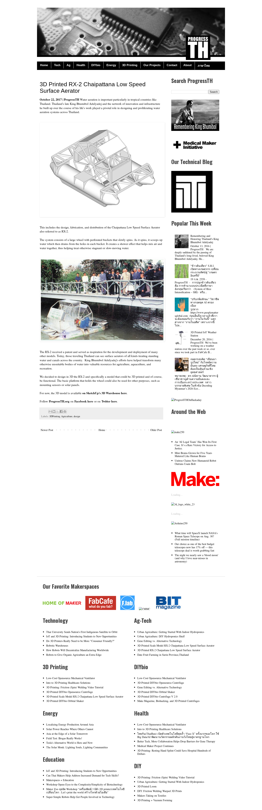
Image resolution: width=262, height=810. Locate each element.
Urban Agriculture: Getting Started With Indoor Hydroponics (170, 632)
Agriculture (67, 416)
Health (81, 65)
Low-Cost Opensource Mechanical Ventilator (70, 678)
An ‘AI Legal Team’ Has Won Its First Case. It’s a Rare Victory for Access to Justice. (196, 445)
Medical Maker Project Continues (155, 746)
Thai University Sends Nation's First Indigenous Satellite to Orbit (81, 632)
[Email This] (50, 411)
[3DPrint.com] (182, 504)
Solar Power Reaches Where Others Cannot (69, 729)
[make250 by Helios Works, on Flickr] (195, 485)
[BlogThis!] (54, 411)
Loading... (177, 495)
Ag (68, 65)
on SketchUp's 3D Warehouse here (104, 393)
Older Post (156, 430)
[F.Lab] (127, 609)
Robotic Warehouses (57, 645)
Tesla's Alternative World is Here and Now (69, 742)
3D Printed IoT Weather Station (203, 333)
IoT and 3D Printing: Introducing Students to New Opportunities (81, 636)
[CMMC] (144, 609)
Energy (111, 65)
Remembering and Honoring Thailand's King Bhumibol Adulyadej (204, 239)
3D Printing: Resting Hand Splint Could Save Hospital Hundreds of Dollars (174, 752)
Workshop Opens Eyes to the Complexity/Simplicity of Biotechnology (84, 784)
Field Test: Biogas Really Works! (64, 738)
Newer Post (47, 430)
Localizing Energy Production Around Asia (70, 724)
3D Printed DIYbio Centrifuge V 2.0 (157, 696)
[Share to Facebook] (61, 411)
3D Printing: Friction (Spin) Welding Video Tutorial (74, 687)
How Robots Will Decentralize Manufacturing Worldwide (77, 650)
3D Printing (129, 65)
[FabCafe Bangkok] (100, 609)
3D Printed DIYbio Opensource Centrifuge (69, 692)
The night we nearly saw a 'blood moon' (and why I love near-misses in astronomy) (196, 558)
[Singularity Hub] (177, 432)
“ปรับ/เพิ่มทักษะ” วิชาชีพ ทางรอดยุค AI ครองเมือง (204, 302)
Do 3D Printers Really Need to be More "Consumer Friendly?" (80, 641)
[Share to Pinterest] (65, 411)
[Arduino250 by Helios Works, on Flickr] (179, 523)
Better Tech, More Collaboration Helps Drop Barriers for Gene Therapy (176, 741)
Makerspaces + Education (60, 780)
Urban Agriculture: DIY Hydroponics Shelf (161, 636)
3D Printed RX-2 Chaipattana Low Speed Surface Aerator (168, 650)
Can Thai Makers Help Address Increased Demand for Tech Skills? (82, 775)
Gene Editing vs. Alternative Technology (159, 641)
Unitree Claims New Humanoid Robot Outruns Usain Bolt (195, 462)
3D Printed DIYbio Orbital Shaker (65, 701)
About (187, 65)
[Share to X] (57, 411)
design (77, 416)
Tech (57, 65)
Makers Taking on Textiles (151, 795)
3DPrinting (54, 416)
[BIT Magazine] (168, 609)
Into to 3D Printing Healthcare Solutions (68, 682)
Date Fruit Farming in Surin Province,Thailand (163, 655)
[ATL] (192, 211)
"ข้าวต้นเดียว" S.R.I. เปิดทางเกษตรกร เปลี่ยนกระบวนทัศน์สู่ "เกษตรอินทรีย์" (204, 270)
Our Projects (152, 65)
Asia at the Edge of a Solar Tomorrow (67, 733)
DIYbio (95, 65)
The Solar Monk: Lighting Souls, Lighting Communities (77, 747)
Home (44, 65)
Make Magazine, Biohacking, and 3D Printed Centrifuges (168, 701)
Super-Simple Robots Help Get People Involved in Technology (80, 797)
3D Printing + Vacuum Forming (154, 800)
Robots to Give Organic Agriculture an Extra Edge (73, 655)
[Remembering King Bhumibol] (195, 130)
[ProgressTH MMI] (194, 150)
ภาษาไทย (204, 65)
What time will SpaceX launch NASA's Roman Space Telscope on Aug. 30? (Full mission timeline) (196, 536)
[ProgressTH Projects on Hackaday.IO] (186, 400)
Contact (172, 65)
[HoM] (62, 609)
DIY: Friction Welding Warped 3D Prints (159, 791)
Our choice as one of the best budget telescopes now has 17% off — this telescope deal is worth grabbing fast (194, 547)
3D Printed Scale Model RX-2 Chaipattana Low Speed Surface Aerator (84, 696)
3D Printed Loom (147, 786)
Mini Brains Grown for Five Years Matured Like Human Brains (193, 454)
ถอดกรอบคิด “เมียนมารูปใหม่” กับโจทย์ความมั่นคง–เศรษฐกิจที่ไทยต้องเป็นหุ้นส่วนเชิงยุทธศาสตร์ (203, 365)
